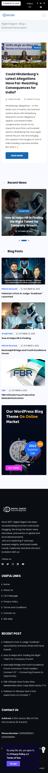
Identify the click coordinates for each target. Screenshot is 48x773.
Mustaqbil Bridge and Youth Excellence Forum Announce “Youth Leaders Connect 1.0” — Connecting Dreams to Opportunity (23, 670)
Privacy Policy (17, 753)
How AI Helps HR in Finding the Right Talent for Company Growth (24, 221)
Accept (13, 763)
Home (6, 584)
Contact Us (9, 613)
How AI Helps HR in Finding (16, 338)
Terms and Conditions (14, 607)
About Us (8, 590)
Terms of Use (14, 757)
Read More (17, 155)
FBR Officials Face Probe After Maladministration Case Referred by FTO (24, 683)
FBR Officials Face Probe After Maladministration (18, 396)
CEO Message (10, 595)
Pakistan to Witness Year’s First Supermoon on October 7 (19, 693)
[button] (19, 240)
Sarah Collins (14, 99)
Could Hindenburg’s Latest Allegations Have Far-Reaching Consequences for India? (22, 83)
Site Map (8, 618)
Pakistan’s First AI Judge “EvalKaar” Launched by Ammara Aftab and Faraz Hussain (23, 645)
